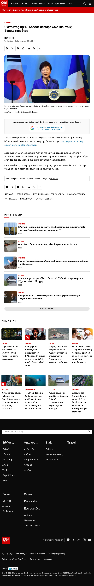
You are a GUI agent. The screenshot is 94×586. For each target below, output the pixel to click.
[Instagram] (84, 539)
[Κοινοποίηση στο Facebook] (6, 48)
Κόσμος (50, 4)
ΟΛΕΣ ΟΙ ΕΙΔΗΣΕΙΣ (47, 309)
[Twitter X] (73, 539)
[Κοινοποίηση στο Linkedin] (28, 48)
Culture (49, 449)
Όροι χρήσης (7, 554)
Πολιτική (23, 4)
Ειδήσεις (14, 4)
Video (28, 494)
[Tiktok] (78, 539)
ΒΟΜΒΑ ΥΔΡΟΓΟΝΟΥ (76, 194)
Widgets (28, 515)
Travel (69, 4)
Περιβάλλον (8, 475)
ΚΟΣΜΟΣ (8, 22)
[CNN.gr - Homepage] (4, 3)
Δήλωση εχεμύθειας (56, 554)
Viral (4, 480)
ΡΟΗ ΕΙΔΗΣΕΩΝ (13, 215)
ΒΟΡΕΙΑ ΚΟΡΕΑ (23, 194)
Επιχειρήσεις (31, 459)
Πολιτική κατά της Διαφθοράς (14, 559)
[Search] (89, 431)
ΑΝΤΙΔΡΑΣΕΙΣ (11, 199)
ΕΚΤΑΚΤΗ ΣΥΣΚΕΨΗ (44, 199)
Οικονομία (33, 4)
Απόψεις (7, 506)
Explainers (7, 511)
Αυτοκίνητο (52, 459)
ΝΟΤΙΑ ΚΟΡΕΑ (26, 199)
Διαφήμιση (48, 559)
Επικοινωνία (35, 559)
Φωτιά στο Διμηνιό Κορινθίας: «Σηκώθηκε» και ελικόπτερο (30, 10)
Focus (62, 4)
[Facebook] (68, 539)
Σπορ (5, 464)
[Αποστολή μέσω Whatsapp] (23, 48)
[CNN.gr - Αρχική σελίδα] (6, 540)
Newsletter (29, 520)
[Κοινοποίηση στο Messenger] (17, 48)
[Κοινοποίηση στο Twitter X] (12, 48)
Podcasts (30, 501)
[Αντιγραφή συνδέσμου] (34, 48)
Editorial (6, 500)
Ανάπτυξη (29, 449)
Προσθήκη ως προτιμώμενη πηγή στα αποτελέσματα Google (49, 128)
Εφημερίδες (32, 508)
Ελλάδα (42, 4)
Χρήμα (27, 454)
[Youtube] (89, 539)
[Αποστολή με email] (39, 48)
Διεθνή (27, 470)
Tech (4, 470)
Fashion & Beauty (55, 454)
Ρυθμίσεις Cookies (37, 554)
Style (57, 4)
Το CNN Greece (32, 525)
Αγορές (28, 464)
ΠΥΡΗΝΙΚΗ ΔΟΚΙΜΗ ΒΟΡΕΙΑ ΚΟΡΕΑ (48, 194)
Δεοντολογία (21, 554)
